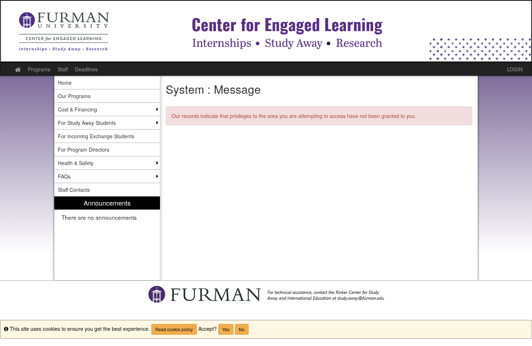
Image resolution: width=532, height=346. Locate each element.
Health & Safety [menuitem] (75, 162)
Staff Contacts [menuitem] (74, 189)
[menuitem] (107, 238)
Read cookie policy (174, 329)
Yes (225, 329)
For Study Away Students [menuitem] (87, 122)
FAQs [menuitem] (64, 176)
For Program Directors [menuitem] (83, 149)
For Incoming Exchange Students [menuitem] (96, 136)
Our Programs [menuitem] (74, 96)
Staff (63, 69)
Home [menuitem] (65, 82)
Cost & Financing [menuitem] (77, 109)
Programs (39, 69)
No (242, 329)
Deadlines (86, 69)
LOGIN (515, 69)
